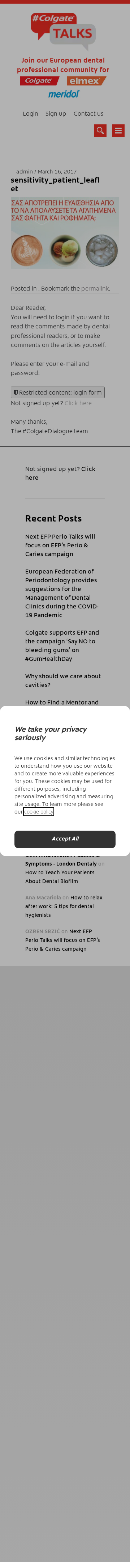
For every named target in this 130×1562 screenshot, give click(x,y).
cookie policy (38, 811)
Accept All (65, 839)
